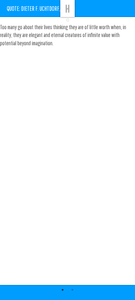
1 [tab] (62, 290)
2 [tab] (72, 290)
